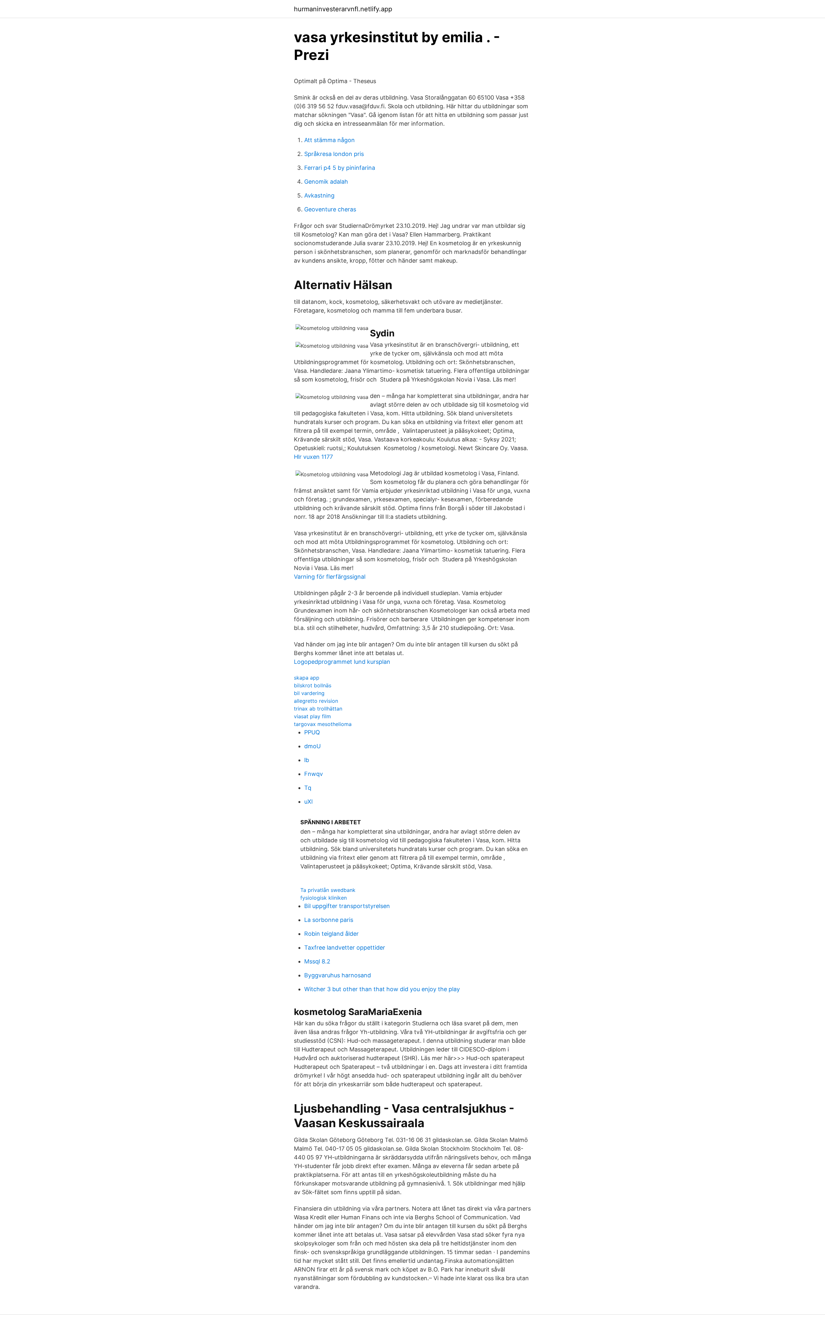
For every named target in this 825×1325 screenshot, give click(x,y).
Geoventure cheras (330, 209)
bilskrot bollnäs (312, 685)
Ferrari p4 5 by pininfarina (339, 167)
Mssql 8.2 (317, 961)
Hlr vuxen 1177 (313, 456)
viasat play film (312, 716)
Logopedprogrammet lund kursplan (342, 661)
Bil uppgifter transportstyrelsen (347, 906)
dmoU (312, 746)
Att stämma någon (329, 140)
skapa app (306, 677)
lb (306, 760)
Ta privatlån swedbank (327, 890)
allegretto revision (316, 701)
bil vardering (309, 693)
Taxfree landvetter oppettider (344, 947)
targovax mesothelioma (323, 724)
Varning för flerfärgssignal (329, 576)
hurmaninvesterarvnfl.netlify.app (343, 9)
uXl (308, 801)
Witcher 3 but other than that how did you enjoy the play (382, 989)
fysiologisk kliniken (323, 898)
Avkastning (319, 195)
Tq (307, 787)
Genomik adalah (326, 181)
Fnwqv (313, 773)
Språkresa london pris (334, 153)
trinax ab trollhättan (318, 708)
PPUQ (312, 732)
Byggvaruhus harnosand (337, 975)
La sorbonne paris (328, 919)
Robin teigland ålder (331, 933)
